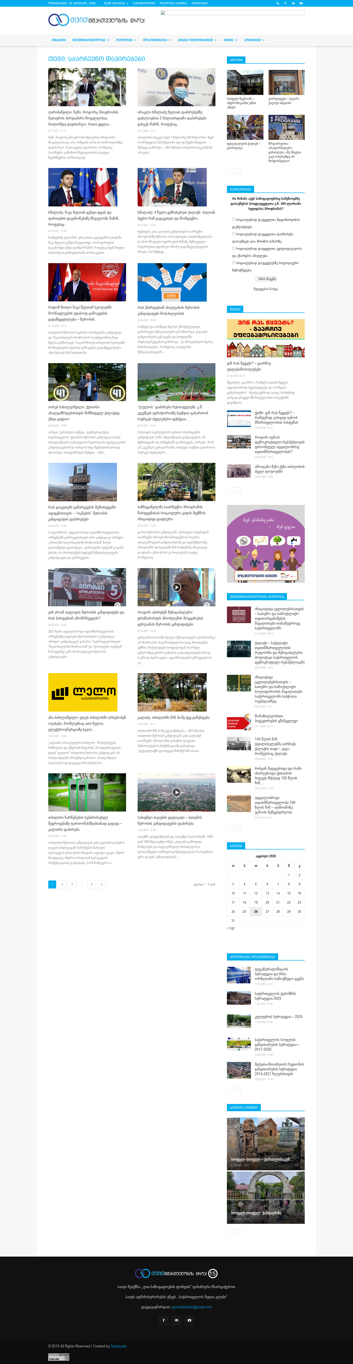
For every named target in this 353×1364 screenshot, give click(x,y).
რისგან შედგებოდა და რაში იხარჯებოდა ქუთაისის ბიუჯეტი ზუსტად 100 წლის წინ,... (278, 776)
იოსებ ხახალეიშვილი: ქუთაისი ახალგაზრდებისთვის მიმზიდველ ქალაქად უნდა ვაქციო (84, 413)
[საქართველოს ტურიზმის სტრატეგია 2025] (239, 998)
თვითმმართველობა (89, 40)
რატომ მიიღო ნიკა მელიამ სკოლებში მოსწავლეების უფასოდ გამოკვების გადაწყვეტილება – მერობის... (80, 313)
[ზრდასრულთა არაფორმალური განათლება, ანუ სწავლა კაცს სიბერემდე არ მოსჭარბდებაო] (286, 127)
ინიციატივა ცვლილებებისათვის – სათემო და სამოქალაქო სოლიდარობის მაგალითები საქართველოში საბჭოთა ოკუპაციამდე (278, 689)
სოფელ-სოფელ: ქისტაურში (256, 1213)
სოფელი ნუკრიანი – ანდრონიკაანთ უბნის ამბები (241, 103)
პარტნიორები (144, 3)
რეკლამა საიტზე (173, 3)
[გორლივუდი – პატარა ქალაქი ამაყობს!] (286, 82)
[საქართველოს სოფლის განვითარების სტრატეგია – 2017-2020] (239, 1044)
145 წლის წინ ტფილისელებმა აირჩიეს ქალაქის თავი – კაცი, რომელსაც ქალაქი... (275, 746)
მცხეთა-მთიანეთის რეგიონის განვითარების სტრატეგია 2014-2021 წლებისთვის (279, 1069)
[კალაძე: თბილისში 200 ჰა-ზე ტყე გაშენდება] (176, 692)
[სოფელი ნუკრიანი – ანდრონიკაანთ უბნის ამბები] (245, 82)
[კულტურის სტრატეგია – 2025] (239, 1021)
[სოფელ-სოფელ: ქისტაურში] (266, 1197)
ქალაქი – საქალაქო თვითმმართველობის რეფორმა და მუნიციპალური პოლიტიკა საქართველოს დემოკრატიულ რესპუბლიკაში (280, 652)
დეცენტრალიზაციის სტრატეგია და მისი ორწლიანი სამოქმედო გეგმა (279, 974)
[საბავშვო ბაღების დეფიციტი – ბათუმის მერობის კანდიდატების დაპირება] (176, 792)
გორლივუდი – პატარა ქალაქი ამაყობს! (283, 101)
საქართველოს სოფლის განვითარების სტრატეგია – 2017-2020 (277, 1044)
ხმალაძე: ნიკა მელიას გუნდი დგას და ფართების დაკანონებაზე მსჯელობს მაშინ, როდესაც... (83, 218)
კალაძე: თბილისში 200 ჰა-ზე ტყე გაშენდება (173, 717)
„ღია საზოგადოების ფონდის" (166, 1287)
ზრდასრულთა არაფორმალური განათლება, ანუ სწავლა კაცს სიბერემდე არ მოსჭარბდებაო (284, 152)
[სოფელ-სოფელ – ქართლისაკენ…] (266, 1143)
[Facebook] (285, 3)
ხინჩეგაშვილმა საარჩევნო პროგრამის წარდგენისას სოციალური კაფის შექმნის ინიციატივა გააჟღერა (172, 513)
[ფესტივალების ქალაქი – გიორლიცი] (245, 127)
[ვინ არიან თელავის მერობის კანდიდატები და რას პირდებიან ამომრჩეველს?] (87, 587)
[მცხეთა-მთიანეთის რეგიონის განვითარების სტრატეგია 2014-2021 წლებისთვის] (239, 1070)
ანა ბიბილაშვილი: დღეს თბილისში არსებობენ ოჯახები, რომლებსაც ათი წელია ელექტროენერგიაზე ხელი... (87, 723)
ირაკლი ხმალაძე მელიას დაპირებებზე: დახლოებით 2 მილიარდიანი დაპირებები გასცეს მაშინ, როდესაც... (172, 118)
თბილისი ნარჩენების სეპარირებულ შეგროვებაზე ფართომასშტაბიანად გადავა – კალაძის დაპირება (85, 823)
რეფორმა (124, 40)
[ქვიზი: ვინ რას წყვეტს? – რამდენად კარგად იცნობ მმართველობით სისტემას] (239, 418)
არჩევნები (252, 40)
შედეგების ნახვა (266, 289)
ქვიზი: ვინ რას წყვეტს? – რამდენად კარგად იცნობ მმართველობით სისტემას (276, 417)
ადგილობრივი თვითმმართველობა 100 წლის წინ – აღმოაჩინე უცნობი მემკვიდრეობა (275, 805)
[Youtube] (301, 3)
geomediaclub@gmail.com (192, 1307)
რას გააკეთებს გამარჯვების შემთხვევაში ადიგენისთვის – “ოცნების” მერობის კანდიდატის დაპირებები (82, 513)
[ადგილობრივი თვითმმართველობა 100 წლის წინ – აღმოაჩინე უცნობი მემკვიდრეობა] (239, 803)
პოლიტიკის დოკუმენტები (252, 957)
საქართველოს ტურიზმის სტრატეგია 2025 (275, 996)
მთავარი (59, 40)
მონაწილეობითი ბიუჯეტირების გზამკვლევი (276, 718)
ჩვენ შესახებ (114, 3)
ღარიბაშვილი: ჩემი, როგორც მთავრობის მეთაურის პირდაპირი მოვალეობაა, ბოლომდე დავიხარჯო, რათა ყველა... (83, 118)
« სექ (230, 928)
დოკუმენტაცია (155, 40)
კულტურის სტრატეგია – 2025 (279, 1016)
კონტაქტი (199, 3)
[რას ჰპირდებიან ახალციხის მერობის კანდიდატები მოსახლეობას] (176, 282)
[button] (278, 3)
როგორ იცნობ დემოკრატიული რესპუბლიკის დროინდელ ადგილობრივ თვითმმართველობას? (280, 444)
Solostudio (119, 1346)
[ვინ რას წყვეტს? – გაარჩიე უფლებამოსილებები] (266, 338)
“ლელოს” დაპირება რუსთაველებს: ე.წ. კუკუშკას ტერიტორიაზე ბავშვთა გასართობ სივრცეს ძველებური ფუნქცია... (173, 413)
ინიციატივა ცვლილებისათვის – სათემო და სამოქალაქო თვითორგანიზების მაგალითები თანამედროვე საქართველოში (279, 618)
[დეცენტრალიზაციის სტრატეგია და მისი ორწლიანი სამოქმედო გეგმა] (239, 975)
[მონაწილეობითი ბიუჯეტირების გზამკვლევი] (239, 722)
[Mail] (293, 3)
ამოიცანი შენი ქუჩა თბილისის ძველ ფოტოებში (280, 469)
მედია (228, 40)
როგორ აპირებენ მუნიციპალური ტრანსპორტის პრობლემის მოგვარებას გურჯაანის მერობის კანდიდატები (170, 618)
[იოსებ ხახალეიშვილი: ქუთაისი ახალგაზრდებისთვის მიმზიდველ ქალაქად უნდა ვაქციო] (87, 382)
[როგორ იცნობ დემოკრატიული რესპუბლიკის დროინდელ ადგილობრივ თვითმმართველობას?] (239, 441)
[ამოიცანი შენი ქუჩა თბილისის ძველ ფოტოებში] (239, 471)
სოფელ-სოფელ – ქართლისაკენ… (262, 1159)
